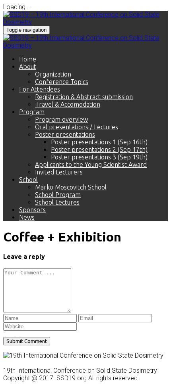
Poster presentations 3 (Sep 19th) (99, 157)
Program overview (61, 119)
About (27, 66)
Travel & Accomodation (67, 104)
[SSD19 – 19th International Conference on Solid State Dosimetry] (85, 22)
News (27, 217)
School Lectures (57, 202)
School (28, 179)
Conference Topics (61, 81)
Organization (53, 74)
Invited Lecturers (59, 172)
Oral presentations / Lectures (76, 126)
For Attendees (39, 89)
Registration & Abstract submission (84, 96)
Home (27, 59)
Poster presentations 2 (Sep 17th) (99, 149)
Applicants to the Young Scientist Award (91, 164)
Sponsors (32, 209)
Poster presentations (65, 134)
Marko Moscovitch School (71, 187)
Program (32, 111)
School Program (58, 194)
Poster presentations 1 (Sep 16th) (99, 142)
